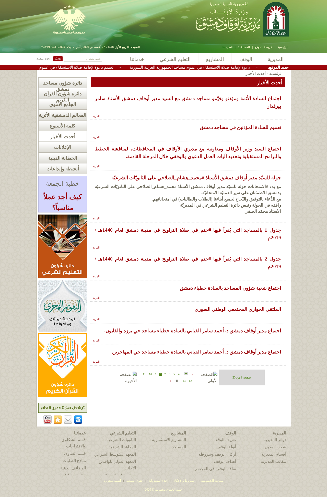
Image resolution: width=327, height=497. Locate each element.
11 (144, 374)
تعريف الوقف (225, 439)
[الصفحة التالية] (176, 380)
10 (150, 374)
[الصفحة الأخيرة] (125, 380)
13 (184, 381)
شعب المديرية (274, 447)
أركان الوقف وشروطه (217, 454)
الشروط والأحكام (184, 480)
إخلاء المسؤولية (158, 480)
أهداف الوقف (225, 461)
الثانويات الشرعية (121, 439)
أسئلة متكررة (112, 480)
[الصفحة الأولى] (205, 380)
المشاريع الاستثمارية (169, 439)
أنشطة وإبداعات (62, 168)
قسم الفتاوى (75, 453)
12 (190, 381)
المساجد (179, 447)
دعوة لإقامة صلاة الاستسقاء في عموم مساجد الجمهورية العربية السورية (206, 67)
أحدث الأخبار (62, 136)
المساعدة (244, 47)
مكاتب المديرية (273, 461)
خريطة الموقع (263, 47)
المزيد (96, 116)
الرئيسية (282, 47)
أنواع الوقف (226, 447)
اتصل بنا (227, 47)
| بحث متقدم (44, 58)
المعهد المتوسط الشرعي (115, 454)
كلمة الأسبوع (62, 125)
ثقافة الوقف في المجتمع (215, 469)
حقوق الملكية (134, 480)
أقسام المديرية (273, 454)
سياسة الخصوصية (212, 480)
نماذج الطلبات (74, 460)
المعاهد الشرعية (122, 447)
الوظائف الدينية (73, 468)
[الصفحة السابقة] (185, 374)
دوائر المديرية (275, 439)
